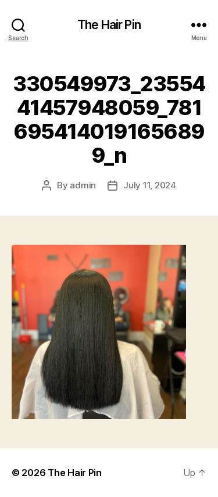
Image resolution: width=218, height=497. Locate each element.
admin (83, 185)
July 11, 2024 (149, 185)
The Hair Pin (109, 25)
